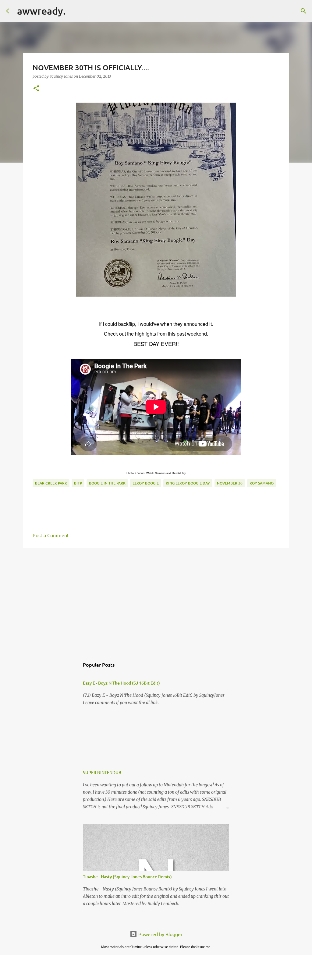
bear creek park (51, 483)
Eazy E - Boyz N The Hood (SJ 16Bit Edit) (121, 683)
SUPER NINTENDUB (102, 772)
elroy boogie (146, 483)
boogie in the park (107, 483)
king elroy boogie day (188, 483)
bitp (78, 483)
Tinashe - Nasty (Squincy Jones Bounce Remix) (127, 876)
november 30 (230, 483)
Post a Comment (51, 535)
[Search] (74, 11)
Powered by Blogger (160, 934)
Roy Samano (262, 483)
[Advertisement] (156, 599)
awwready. (41, 11)
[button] (36, 89)
